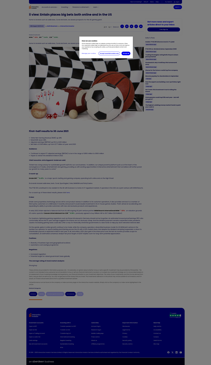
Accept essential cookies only (109, 53)
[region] (106, 47)
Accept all (126, 53)
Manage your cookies (89, 53)
